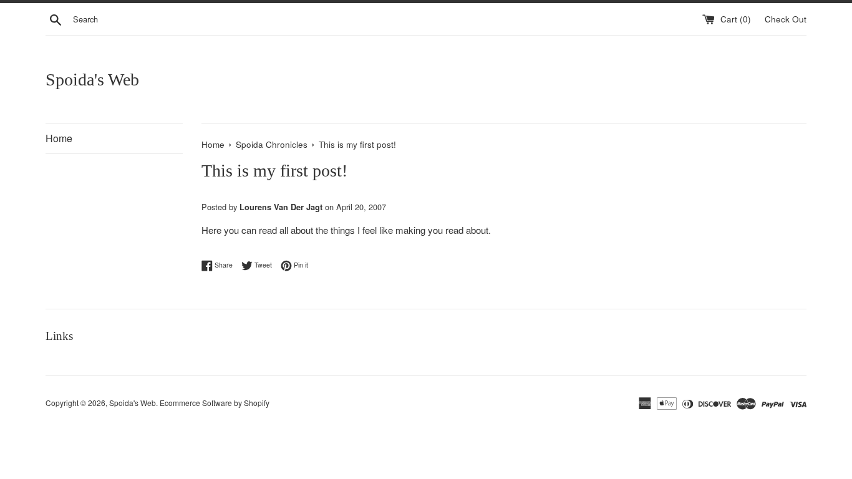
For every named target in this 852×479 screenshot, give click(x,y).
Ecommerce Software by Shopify (214, 402)
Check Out (785, 19)
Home (59, 138)
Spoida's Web (92, 79)
